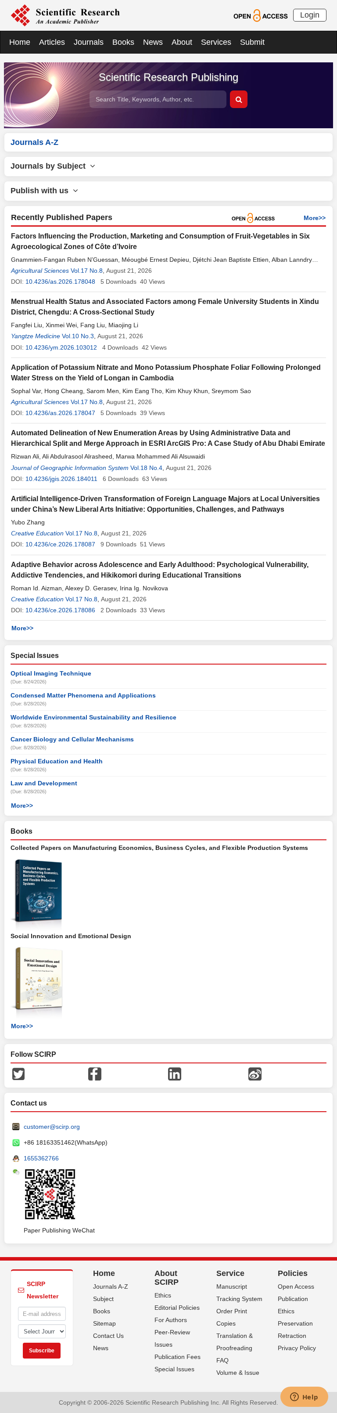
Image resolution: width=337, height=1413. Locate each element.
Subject (103, 1298)
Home (19, 42)
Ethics (162, 1295)
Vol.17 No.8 (87, 270)
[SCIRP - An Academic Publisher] (65, 14)
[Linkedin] (174, 1073)
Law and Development (44, 783)
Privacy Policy (297, 1348)
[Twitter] (18, 1073)
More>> (315, 217)
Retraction (292, 1335)
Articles (52, 42)
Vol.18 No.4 (146, 467)
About (182, 42)
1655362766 (41, 1158)
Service (230, 1273)
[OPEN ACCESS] (260, 14)
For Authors (170, 1319)
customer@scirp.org (52, 1126)
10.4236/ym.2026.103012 (61, 347)
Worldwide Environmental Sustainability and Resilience (93, 717)
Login (309, 15)
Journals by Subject (50, 166)
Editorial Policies (177, 1307)
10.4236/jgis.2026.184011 (61, 478)
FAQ (222, 1360)
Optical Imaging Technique (51, 673)
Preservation (295, 1323)
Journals (89, 42)
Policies (293, 1273)
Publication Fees (177, 1356)
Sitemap (104, 1323)
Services (216, 42)
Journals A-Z (110, 1286)
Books (123, 42)
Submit (252, 42)
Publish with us (42, 190)
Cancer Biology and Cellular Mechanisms (72, 739)
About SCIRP (166, 1278)
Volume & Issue (237, 1372)
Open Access (296, 1286)
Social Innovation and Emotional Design (71, 936)
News (153, 42)
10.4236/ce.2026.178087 (60, 544)
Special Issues (174, 1369)
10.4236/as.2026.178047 (60, 412)
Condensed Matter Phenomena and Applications (83, 695)
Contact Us (108, 1335)
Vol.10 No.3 (78, 336)
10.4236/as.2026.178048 (60, 281)
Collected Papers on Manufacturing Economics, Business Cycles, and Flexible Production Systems (159, 847)
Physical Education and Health (57, 761)
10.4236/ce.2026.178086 (60, 610)
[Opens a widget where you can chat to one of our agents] (304, 1398)
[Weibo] (255, 1073)
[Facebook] (94, 1073)
